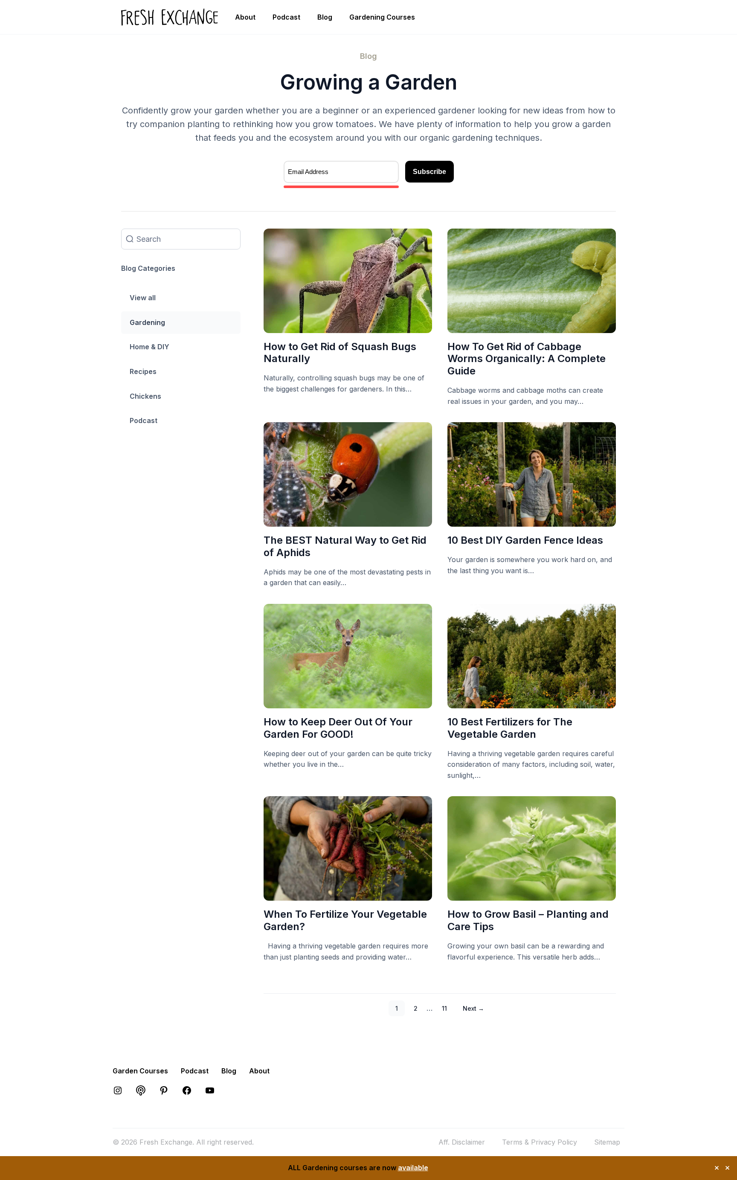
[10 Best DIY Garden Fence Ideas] (531, 520)
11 (444, 1008)
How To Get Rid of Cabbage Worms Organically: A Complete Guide (526, 358)
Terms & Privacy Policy (539, 1142)
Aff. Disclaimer (461, 1142)
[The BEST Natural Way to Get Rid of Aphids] (348, 520)
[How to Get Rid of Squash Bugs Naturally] (348, 326)
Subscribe (429, 171)
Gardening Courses (382, 17)
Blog (324, 17)
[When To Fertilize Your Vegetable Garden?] (348, 894)
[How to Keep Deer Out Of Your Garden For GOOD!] (348, 701)
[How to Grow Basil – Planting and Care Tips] (531, 894)
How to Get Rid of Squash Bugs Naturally (340, 352)
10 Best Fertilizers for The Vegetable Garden (509, 728)
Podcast (286, 17)
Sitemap (607, 1142)
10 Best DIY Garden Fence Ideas (525, 540)
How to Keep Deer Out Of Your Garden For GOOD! (338, 728)
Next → (473, 1008)
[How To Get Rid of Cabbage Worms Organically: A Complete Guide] (531, 326)
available (413, 1167)
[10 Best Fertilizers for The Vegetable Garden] (531, 701)
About (245, 17)
